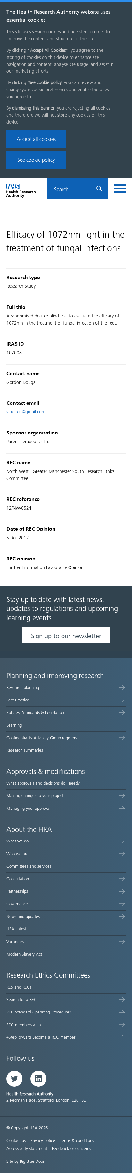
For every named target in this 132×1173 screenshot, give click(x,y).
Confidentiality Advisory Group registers (41, 737)
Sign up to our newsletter (66, 636)
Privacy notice (42, 1140)
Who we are (17, 853)
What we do (17, 841)
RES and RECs (18, 987)
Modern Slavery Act (24, 954)
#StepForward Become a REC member (40, 1037)
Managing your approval (28, 808)
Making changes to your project (34, 795)
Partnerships (17, 891)
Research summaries (24, 750)
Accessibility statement (26, 1148)
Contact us (16, 1140)
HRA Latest (16, 929)
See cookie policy (36, 160)
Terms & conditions (77, 1140)
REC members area (23, 1024)
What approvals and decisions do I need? (43, 783)
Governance (17, 904)
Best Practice (17, 700)
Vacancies (15, 941)
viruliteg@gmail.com (25, 412)
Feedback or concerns (71, 1148)
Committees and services (28, 866)
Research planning (22, 687)
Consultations (18, 878)
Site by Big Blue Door (25, 1161)
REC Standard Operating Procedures (38, 1012)
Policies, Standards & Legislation (35, 712)
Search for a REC (21, 999)
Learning (14, 725)
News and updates (23, 916)
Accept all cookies (36, 139)
